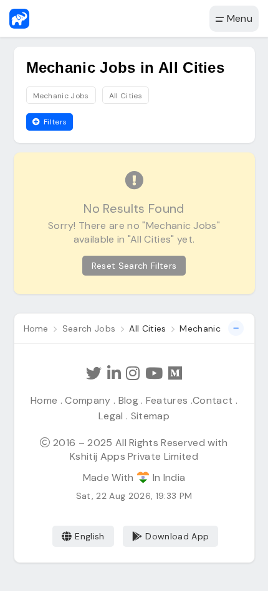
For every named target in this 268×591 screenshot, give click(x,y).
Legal (110, 415)
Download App (177, 536)
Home (44, 400)
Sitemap (150, 415)
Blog (128, 400)
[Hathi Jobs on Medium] (175, 373)
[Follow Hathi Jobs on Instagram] (133, 373)
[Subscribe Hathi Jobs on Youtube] (154, 373)
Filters (54, 122)
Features (167, 400)
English (89, 536)
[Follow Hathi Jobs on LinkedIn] (114, 373)
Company (87, 400)
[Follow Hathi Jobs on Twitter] (94, 373)
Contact (212, 400)
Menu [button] (238, 18)
